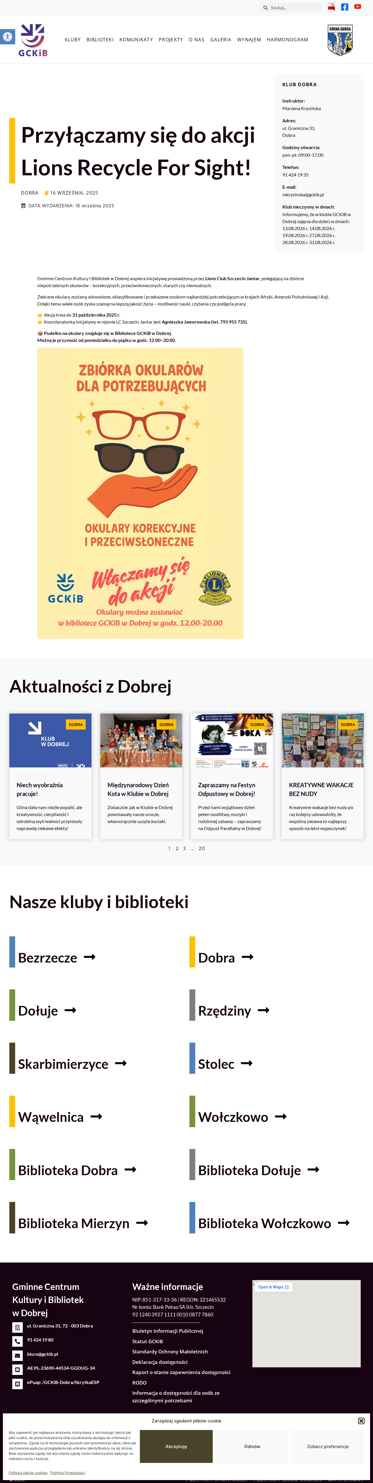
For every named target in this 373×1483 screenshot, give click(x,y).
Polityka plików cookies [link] (28, 1472)
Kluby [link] (73, 39)
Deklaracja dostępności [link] (160, 1362)
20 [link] (202, 848)
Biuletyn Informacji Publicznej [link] (167, 1330)
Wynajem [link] (249, 39)
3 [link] (184, 848)
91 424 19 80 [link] (40, 1339)
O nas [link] (197, 39)
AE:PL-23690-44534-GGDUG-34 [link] (61, 1368)
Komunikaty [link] (136, 39)
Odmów (252, 1446)
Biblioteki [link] (100, 39)
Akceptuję (176, 1446)
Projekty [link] (171, 39)
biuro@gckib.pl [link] (42, 1354)
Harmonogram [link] (287, 39)
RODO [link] (139, 1382)
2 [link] (177, 848)
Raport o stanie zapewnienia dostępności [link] (181, 1372)
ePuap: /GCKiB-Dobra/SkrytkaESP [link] (63, 1382)
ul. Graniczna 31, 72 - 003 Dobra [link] (60, 1325)
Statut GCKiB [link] (147, 1341)
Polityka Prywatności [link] (67, 1472)
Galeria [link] (220, 39)
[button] (361, 1421)
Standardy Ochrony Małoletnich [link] (170, 1351)
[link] (7, 36)
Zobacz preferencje (328, 1446)
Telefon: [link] (290, 167)
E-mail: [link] (289, 187)
